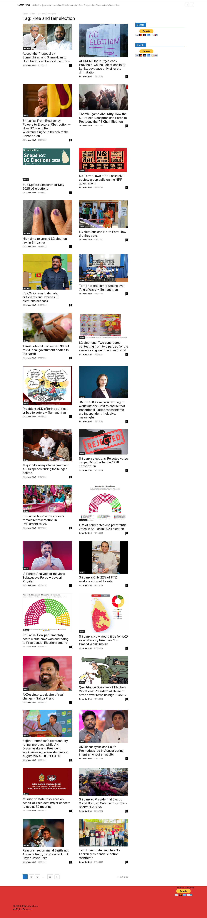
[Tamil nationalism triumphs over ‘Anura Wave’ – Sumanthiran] (103, 268)
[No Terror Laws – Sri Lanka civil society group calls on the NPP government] (103, 160)
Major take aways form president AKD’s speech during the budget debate (46, 469)
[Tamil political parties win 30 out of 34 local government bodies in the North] (47, 327)
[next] (192, 5)
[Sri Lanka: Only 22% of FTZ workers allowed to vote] (103, 557)
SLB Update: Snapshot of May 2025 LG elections (43, 186)
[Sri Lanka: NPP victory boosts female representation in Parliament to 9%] (47, 498)
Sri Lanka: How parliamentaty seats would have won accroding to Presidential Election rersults (45, 639)
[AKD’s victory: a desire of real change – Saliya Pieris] (47, 673)
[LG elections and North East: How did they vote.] (103, 214)
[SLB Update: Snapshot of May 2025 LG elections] (47, 164)
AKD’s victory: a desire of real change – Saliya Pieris (43, 696)
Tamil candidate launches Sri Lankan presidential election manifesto (99, 854)
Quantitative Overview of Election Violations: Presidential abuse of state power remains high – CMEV (103, 691)
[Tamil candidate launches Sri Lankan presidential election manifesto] (103, 832)
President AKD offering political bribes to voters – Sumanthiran (45, 410)
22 (50, 877)
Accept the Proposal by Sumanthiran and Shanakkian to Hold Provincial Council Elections (46, 57)
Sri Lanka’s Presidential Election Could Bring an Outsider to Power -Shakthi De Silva (103, 803)
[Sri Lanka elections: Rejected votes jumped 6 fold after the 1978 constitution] (103, 442)
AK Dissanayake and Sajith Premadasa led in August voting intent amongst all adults (101, 750)
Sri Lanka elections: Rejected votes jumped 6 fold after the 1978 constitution (103, 462)
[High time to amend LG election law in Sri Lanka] (47, 217)
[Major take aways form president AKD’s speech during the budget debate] (47, 445)
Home (25, 13)
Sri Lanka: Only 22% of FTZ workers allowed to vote (98, 579)
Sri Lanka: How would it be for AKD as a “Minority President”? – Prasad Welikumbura (103, 640)
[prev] (187, 5)
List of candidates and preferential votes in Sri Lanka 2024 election (103, 527)
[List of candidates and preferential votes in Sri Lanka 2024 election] (103, 503)
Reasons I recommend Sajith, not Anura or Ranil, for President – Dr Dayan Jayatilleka (46, 854)
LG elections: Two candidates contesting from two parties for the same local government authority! (103, 346)
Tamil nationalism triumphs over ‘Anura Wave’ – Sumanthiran (102, 287)
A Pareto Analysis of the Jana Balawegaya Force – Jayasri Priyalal (44, 577)
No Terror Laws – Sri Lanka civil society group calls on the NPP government (101, 179)
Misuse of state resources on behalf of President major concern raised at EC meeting (46, 803)
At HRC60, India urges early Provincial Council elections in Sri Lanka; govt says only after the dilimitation (102, 66)
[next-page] (57, 876)
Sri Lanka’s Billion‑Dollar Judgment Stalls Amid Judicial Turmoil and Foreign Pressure (69, 5)
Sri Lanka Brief (29, 65)
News (82, 56)
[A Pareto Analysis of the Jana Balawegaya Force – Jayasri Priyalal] (47, 555)
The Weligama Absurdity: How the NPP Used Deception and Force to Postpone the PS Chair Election (103, 117)
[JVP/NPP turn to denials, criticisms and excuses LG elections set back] (47, 272)
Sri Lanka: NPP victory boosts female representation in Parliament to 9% (43, 520)
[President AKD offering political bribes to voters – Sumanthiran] (47, 385)
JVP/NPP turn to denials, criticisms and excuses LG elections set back (41, 297)
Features (26, 48)
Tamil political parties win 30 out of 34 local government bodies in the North (46, 350)
